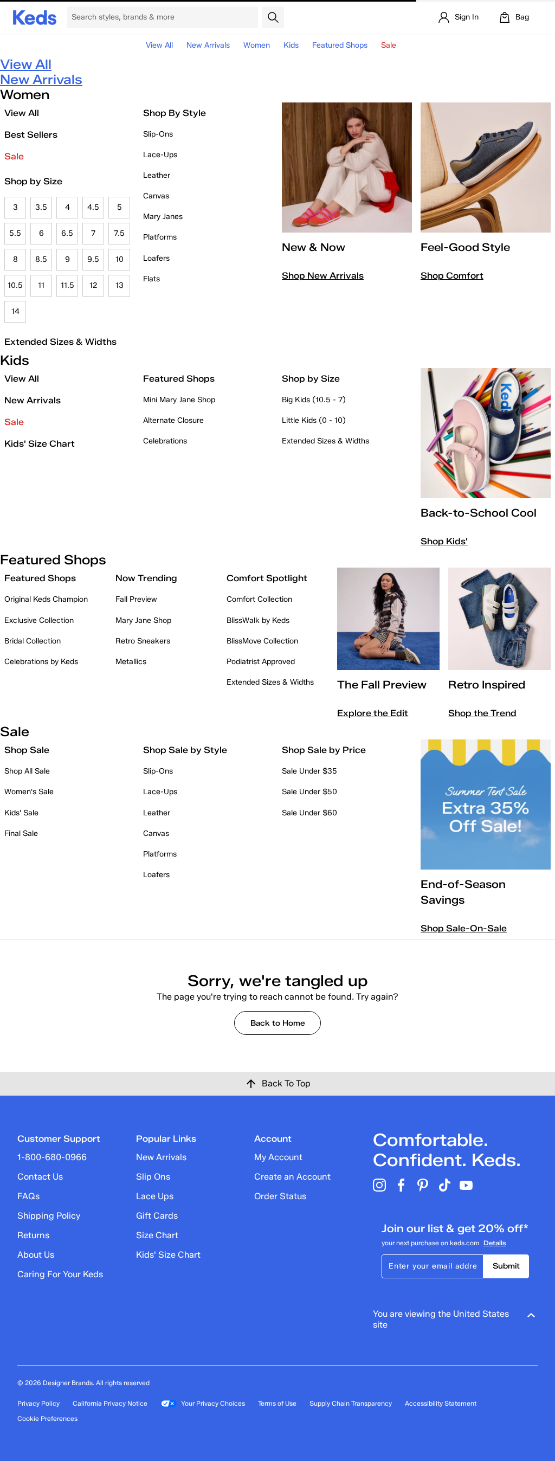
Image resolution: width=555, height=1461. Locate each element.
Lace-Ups (160, 154)
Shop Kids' (444, 541)
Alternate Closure (173, 420)
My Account (278, 1157)
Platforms (160, 237)
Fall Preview (136, 599)
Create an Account (292, 1177)
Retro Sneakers (142, 641)
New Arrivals (208, 45)
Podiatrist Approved (261, 661)
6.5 (67, 233)
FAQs (28, 1196)
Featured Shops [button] (339, 45)
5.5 (15, 233)
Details (494, 1243)
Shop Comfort (452, 276)
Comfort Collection (259, 599)
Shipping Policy (48, 1216)
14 (15, 311)
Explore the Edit (372, 713)
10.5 (15, 285)
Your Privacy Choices (213, 1403)
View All (159, 45)
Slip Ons (153, 1177)
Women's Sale (29, 791)
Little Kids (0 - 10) (314, 420)
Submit (506, 1266)
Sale (14, 156)
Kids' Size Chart (39, 444)
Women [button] (256, 45)
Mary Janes (163, 216)
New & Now (313, 247)
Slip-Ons (158, 134)
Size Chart (157, 1235)
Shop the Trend (482, 713)
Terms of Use (277, 1403)
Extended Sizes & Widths (60, 342)
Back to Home (277, 1023)
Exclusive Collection (39, 620)
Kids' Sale (21, 813)
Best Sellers (30, 135)
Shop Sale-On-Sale (464, 928)
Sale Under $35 (309, 771)
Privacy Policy (38, 1403)
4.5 (93, 207)
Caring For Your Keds (60, 1274)
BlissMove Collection (262, 641)
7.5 (119, 233)
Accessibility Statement (440, 1403)
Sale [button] (388, 45)
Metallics (130, 661)
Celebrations (165, 441)
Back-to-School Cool (479, 512)
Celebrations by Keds (41, 661)
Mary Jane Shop (143, 620)
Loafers (156, 258)
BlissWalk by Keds (258, 620)
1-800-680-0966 (52, 1157)
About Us (35, 1255)
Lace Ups (154, 1196)
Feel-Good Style (465, 247)
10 (119, 259)
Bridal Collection (32, 641)
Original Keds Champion (46, 599)
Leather (156, 175)
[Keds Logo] (34, 16)
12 (93, 285)
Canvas (156, 196)
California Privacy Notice (110, 1403)
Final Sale (21, 833)
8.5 (41, 259)
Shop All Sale (27, 771)
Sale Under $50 (309, 791)
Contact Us (40, 1177)
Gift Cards (157, 1216)
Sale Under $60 (309, 813)
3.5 (41, 207)
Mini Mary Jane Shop (179, 399)
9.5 (93, 259)
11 (41, 285)
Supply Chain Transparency (350, 1403)
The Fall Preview (382, 684)
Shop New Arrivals (323, 276)
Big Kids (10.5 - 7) (314, 399)
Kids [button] (291, 45)
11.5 (67, 285)
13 (119, 285)
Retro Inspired (486, 684)
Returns (33, 1235)
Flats (151, 279)
